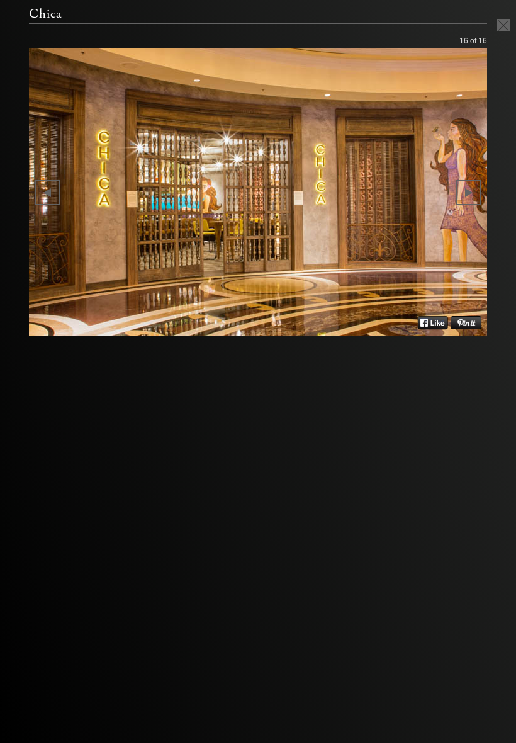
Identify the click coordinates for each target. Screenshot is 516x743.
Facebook (432, 323)
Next (468, 192)
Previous (47, 192)
